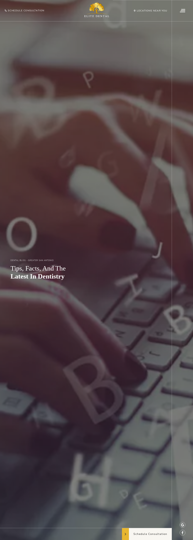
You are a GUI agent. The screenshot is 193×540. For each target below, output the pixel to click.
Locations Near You (152, 11)
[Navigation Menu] (182, 10)
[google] (182, 525)
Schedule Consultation (26, 10)
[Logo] (96, 10)
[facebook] (182, 532)
